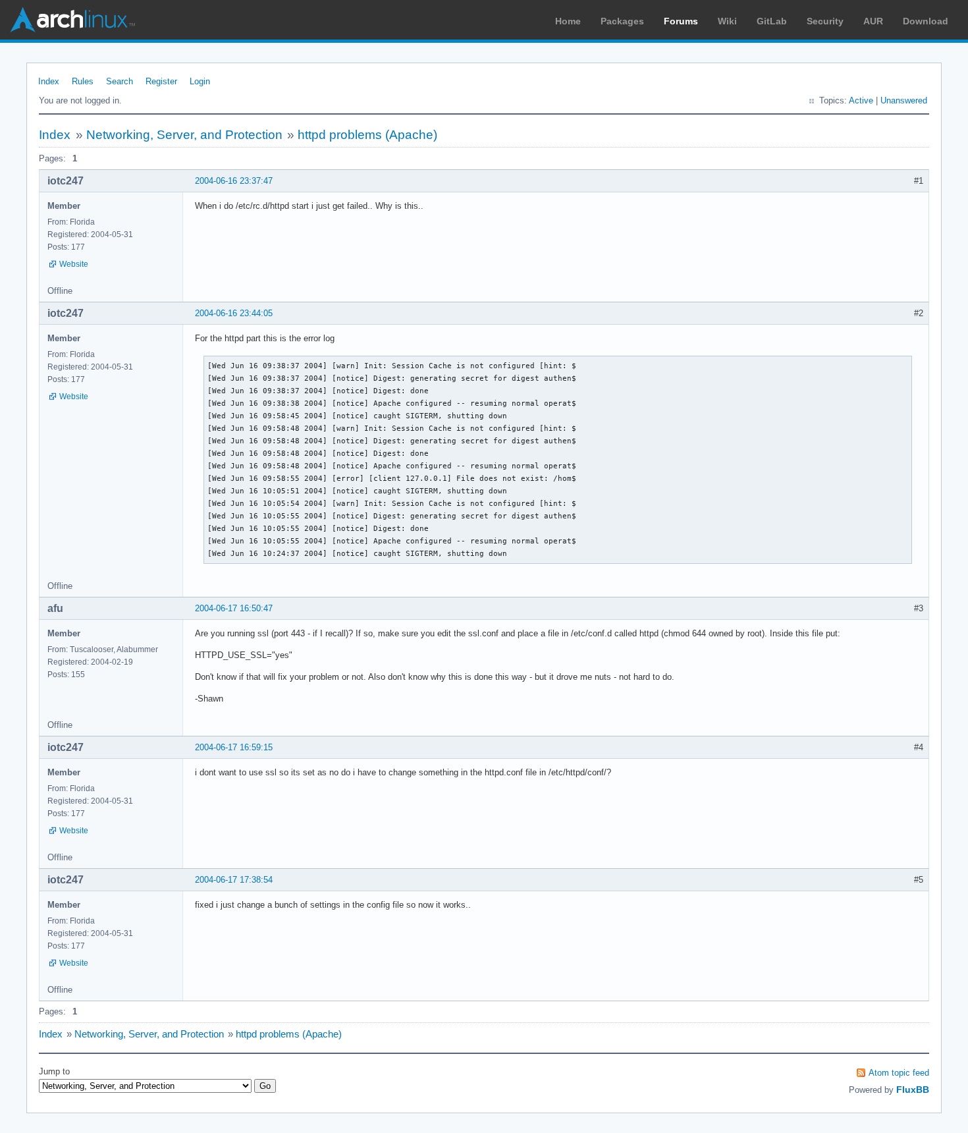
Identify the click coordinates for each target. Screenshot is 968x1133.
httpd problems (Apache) (367, 135)
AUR (873, 21)
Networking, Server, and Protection (184, 135)
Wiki (727, 21)
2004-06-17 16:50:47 (234, 608)
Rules (83, 81)
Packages (622, 21)
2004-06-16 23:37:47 (234, 181)
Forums (681, 21)
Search (119, 81)
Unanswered (903, 100)
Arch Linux (72, 20)
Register (161, 81)
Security (825, 21)
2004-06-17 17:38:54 (234, 880)
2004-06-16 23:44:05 (234, 313)
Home (568, 21)
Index (48, 81)
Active (861, 100)
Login (200, 81)
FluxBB (912, 1089)
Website (73, 264)
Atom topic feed (899, 1073)
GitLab (772, 21)
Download (925, 21)
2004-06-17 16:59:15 (234, 747)
